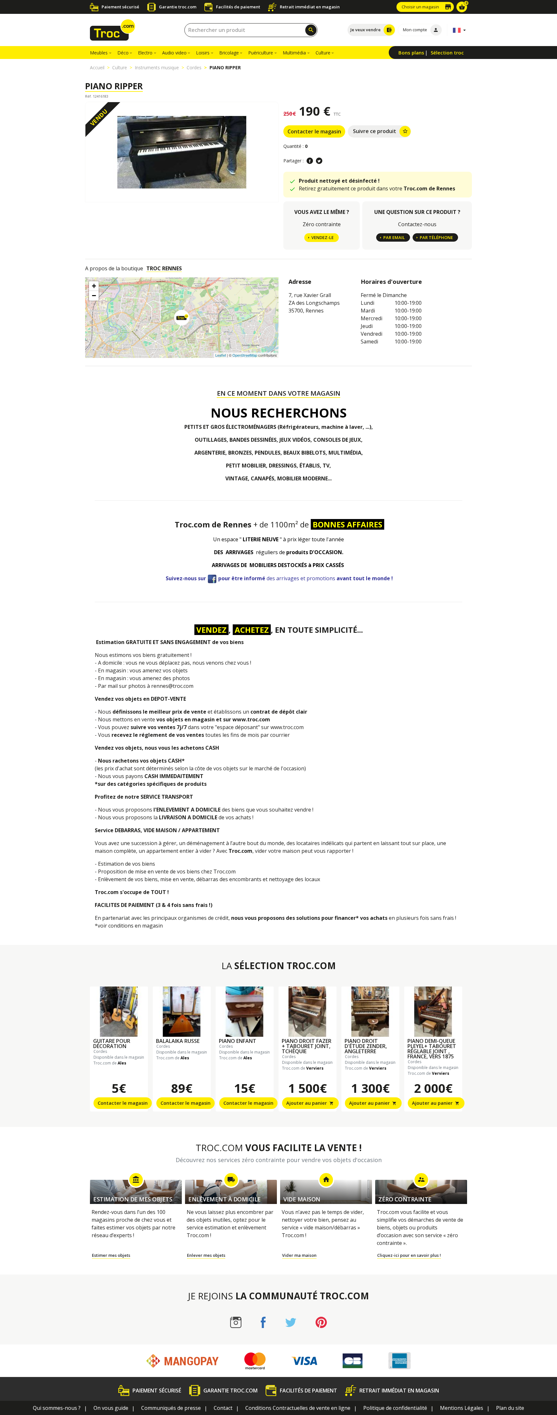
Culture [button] (323, 53)
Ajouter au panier (310, 1103)
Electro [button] (145, 53)
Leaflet (220, 355)
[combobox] (251, 30)
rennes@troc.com (172, 685)
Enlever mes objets (206, 1255)
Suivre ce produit (380, 131)
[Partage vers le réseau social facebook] (310, 161)
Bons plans (411, 52)
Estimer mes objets (111, 1255)
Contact (223, 1407)
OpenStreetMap (244, 355)
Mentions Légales (461, 1407)
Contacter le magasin (314, 131)
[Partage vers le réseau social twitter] (319, 161)
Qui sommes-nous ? (57, 1407)
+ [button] (94, 286)
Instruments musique (157, 67)
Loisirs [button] (203, 53)
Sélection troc (447, 52)
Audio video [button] (174, 53)
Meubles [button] (99, 53)
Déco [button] (123, 53)
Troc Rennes (164, 268)
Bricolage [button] (229, 53)
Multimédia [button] (294, 53)
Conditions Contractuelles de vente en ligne (297, 1407)
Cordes (194, 67)
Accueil (97, 67)
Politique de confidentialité (395, 1407)
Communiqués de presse (171, 1407)
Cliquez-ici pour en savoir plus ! (409, 1255)
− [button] (94, 296)
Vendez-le (322, 237)
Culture (119, 67)
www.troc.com (251, 719)
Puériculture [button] (260, 53)
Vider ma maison (299, 1255)
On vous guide (110, 1407)
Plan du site (510, 1407)
